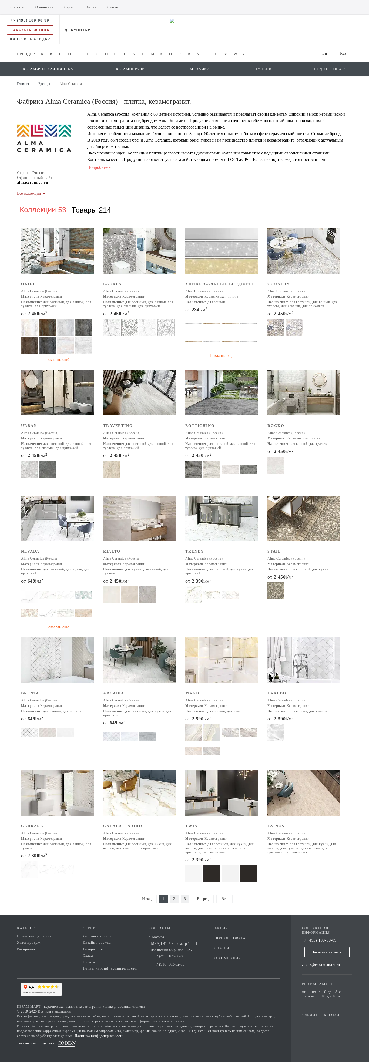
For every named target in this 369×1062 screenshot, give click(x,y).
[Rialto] (139, 522)
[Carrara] (57, 796)
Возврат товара (96, 949)
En (324, 53)
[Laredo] (303, 663)
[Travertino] (139, 396)
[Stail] (303, 522)
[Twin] (221, 796)
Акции (221, 928)
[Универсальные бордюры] (221, 254)
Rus (343, 53)
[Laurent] (139, 254)
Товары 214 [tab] (91, 210)
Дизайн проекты (97, 942)
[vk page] (322, 1023)
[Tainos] (303, 796)
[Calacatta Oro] (139, 796)
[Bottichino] (221, 396)
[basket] (352, 29)
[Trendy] (221, 522)
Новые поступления (34, 936)
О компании (227, 958)
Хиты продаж (29, 942)
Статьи (221, 948)
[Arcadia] (139, 663)
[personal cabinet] (286, 29)
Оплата (89, 962)
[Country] (303, 254)
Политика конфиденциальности (110, 968)
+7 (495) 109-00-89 (319, 940)
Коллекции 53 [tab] (43, 210)
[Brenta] (57, 663)
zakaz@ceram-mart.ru (321, 965)
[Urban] (57, 396)
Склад (88, 955)
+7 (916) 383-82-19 (169, 964)
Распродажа (27, 949)
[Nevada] (57, 522)
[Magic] (221, 663)
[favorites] (319, 29)
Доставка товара (97, 936)
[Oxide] (57, 254)
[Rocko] (303, 396)
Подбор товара (230, 938)
